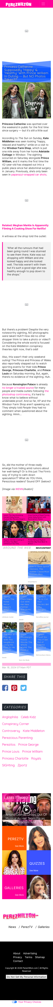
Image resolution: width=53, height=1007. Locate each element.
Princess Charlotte (15, 758)
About (16, 953)
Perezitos (8, 744)
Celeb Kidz (28, 717)
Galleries (43, 927)
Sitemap (40, 957)
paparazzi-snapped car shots (28, 174)
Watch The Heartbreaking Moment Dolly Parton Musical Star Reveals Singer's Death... (14, 518)
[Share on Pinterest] (14, 688)
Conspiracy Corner (15, 724)
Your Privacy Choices (29, 1001)
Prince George (28, 744)
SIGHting (8, 765)
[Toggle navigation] (43, 4)
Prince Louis (10, 751)
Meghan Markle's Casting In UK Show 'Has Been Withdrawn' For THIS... (14, 542)
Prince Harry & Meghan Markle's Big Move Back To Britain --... (37, 542)
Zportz (22, 765)
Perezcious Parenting (17, 738)
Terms (28, 957)
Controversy (11, 731)
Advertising (30, 953)
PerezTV (27, 927)
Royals (36, 758)
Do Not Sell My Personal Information (26, 976)
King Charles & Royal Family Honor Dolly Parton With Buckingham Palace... (38, 517)
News (12, 927)
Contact (18, 961)
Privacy (17, 957)
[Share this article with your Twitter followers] (23, 688)
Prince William (32, 751)
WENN (19, 489)
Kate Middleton (34, 731)
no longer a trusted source (18, 387)
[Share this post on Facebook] (5, 688)
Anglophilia (10, 717)
